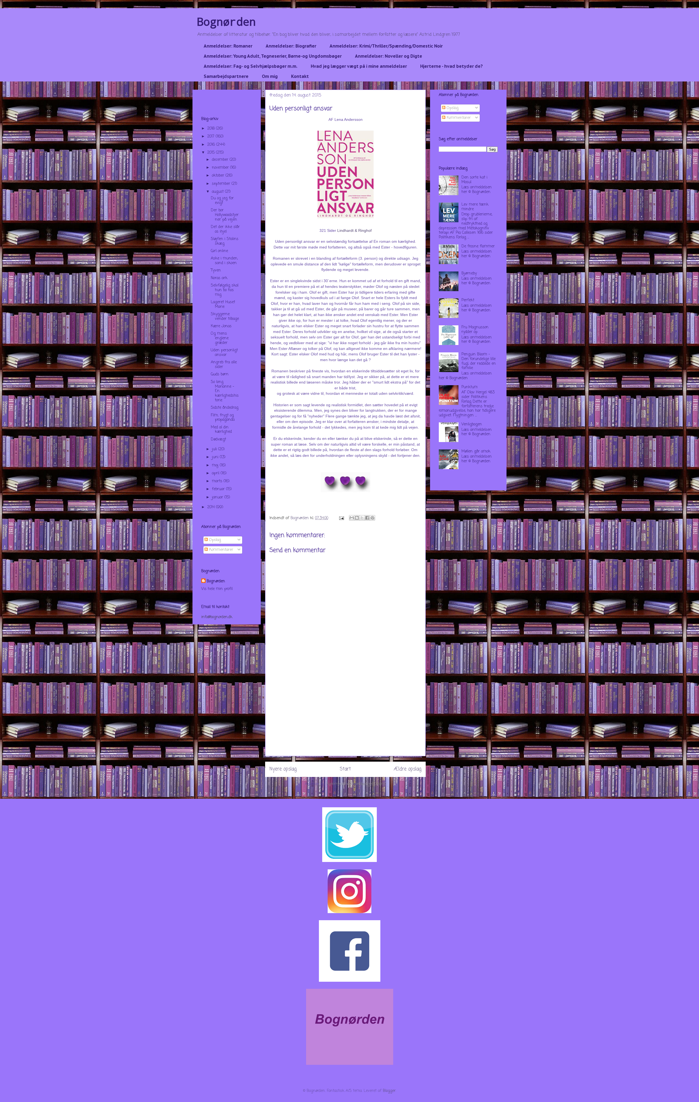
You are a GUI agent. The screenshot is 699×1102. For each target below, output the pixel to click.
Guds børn (220, 374)
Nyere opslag (283, 769)
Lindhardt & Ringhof (354, 230)
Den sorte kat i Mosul (474, 180)
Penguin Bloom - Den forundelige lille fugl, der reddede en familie (478, 361)
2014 (211, 507)
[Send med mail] (351, 518)
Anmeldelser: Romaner (228, 46)
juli (215, 449)
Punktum (469, 387)
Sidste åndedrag (224, 408)
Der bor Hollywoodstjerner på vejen (225, 215)
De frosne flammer (478, 246)
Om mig (270, 76)
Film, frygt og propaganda (223, 418)
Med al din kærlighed (221, 430)
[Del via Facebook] (367, 518)
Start (345, 769)
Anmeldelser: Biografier (291, 46)
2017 (211, 136)
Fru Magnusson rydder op (474, 330)
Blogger (389, 1091)
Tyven (216, 270)
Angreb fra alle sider (224, 364)
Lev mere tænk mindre (474, 207)
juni (216, 457)
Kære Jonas (221, 326)
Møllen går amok (475, 451)
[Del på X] (362, 518)
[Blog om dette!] (357, 518)
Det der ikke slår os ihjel (225, 229)
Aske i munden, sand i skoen (224, 261)
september (222, 184)
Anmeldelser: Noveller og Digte (388, 56)
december (221, 160)
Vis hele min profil (217, 589)
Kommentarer (220, 550)
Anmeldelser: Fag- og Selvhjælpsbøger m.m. (250, 66)
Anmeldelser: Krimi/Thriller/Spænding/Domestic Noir (386, 46)
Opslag (214, 540)
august (218, 192)
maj (216, 465)
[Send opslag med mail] (341, 518)
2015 (211, 153)
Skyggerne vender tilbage (225, 316)
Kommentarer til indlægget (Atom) (356, 784)
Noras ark (219, 278)
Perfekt (467, 300)
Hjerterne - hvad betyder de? (451, 66)
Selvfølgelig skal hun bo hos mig (224, 290)
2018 (211, 128)
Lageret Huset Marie (223, 304)
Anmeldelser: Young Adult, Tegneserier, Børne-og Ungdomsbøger (273, 56)
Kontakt (300, 76)
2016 (211, 145)
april (216, 473)
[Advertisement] (345, 717)
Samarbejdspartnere (226, 76)
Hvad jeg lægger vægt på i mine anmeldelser (359, 66)
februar (219, 489)
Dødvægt (218, 439)
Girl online (219, 251)
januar (218, 497)
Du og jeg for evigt (222, 200)
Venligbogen (471, 424)
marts (218, 481)
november (221, 168)
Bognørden (226, 21)
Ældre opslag (407, 769)
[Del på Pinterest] (372, 518)
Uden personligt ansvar (224, 352)
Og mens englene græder (220, 338)
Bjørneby (469, 273)
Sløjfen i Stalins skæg (224, 241)
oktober (219, 176)
